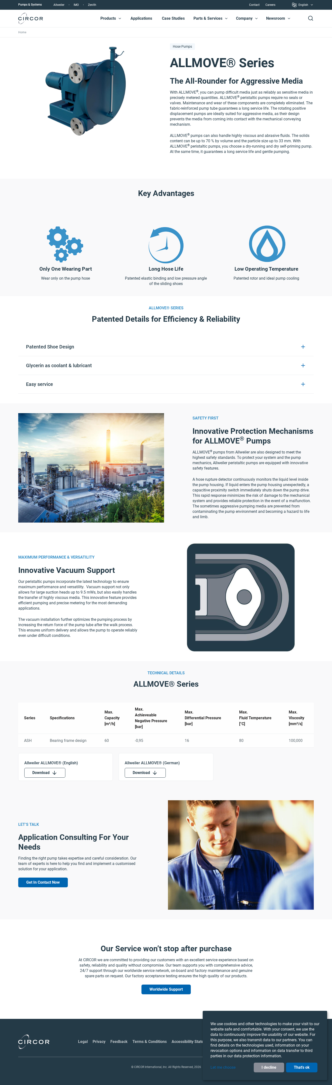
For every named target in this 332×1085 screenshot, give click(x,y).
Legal (83, 1041)
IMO (76, 5)
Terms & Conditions (149, 1041)
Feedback (119, 1041)
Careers (270, 5)
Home (22, 32)
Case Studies (173, 18)
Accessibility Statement (192, 1041)
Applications (141, 18)
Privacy (99, 1041)
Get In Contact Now (43, 882)
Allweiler (58, 5)
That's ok (302, 1067)
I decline (269, 1067)
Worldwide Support (166, 989)
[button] (120, 18)
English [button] (303, 5)
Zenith (92, 5)
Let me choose (223, 1067)
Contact (254, 5)
